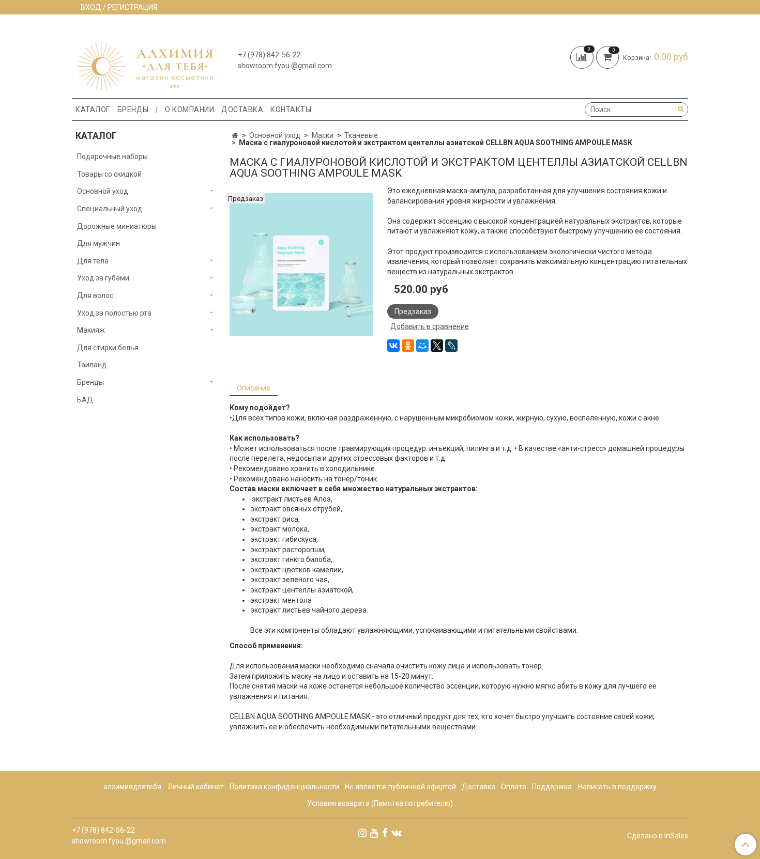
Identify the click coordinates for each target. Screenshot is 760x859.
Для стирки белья (108, 347)
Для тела (93, 261)
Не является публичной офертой (400, 787)
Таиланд (92, 365)
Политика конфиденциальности (284, 787)
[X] (437, 345)
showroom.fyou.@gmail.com (285, 65)
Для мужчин (98, 243)
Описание (253, 388)
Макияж (91, 330)
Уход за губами (103, 278)
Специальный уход (109, 209)
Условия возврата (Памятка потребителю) (380, 803)
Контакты (290, 109)
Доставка (242, 109)
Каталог (92, 109)
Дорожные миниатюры (117, 226)
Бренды (133, 109)
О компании (189, 109)
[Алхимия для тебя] (142, 59)
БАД (85, 400)
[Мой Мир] (422, 345)
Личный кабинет (196, 787)
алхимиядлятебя (132, 787)
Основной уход (274, 135)
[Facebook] (385, 832)
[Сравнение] (583, 56)
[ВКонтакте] (393, 345)
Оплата (513, 787)
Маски (322, 135)
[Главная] (235, 135)
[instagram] (362, 832)
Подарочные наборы (112, 156)
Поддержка (552, 787)
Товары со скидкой (109, 174)
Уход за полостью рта (114, 313)
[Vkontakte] (396, 832)
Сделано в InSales (657, 835)
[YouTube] (374, 832)
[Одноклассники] (408, 345)
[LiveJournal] (451, 345)
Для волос (95, 295)
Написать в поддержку (617, 787)
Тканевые (361, 135)
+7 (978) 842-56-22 (269, 55)
